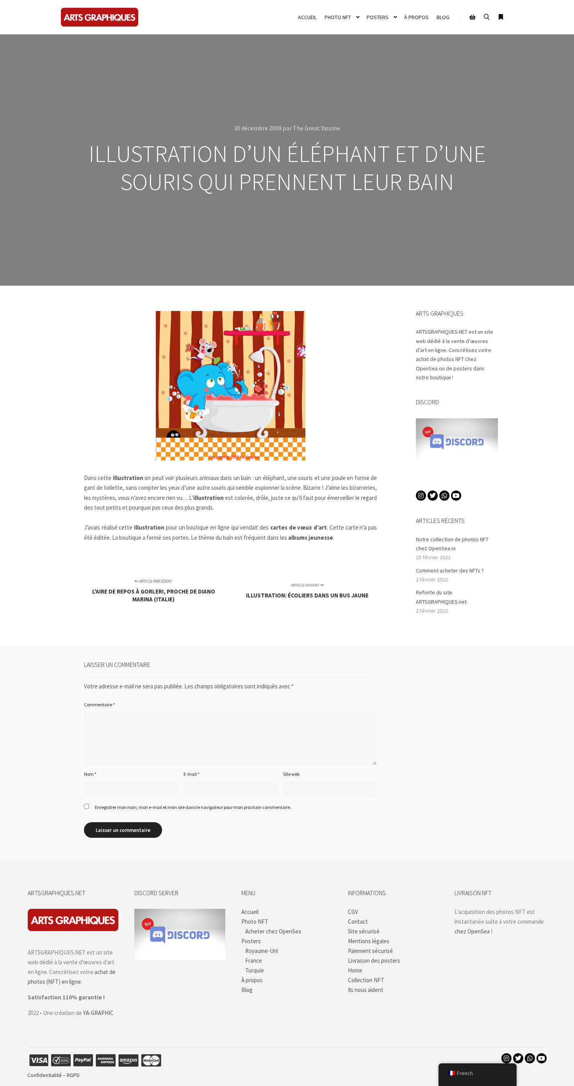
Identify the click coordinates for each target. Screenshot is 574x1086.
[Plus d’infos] (501, 17)
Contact (358, 921)
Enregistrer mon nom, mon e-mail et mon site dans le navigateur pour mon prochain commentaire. (193, 807)
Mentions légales (368, 941)
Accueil (249, 911)
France (253, 960)
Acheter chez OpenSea (273, 931)
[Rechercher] (487, 17)
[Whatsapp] (444, 496)
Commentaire (99, 704)
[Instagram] (421, 496)
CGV (353, 911)
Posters (251, 941)
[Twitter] (433, 496)
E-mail (192, 774)
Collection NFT (366, 980)
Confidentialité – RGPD (53, 1075)
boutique (440, 377)
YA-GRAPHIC (98, 1013)
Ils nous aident (365, 990)
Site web (291, 774)
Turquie (254, 970)
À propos (252, 980)
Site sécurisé (364, 931)
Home (355, 970)
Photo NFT (254, 921)
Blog (247, 990)
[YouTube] (456, 496)
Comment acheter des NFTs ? (450, 570)
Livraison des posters (374, 960)
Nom (90, 774)
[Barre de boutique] (472, 17)
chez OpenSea (472, 931)
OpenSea (427, 368)
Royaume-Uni (261, 950)
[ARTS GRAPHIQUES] (100, 17)
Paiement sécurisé (370, 950)
